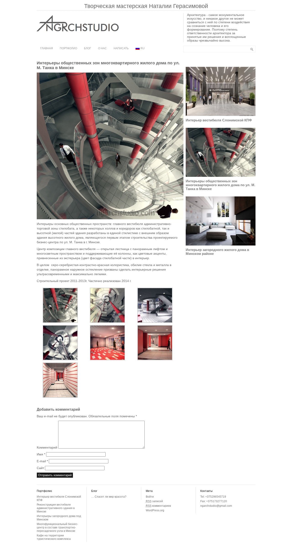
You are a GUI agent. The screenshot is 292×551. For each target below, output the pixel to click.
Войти (150, 496)
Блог (87, 48)
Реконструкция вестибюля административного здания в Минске (56, 508)
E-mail (42, 461)
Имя (41, 454)
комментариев (158, 505)
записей (154, 501)
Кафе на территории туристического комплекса (54, 537)
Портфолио (68, 48)
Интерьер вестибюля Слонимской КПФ (219, 120)
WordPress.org (155, 510)
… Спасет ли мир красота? (108, 496)
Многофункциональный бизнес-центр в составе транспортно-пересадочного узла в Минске (57, 527)
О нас (102, 48)
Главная (46, 48)
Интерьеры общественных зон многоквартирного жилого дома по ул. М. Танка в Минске (220, 185)
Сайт (40, 468)
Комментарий (47, 447)
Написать (121, 48)
